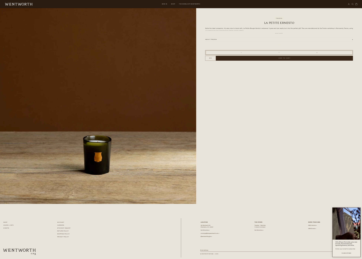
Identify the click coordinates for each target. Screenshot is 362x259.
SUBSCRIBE (346, 253)
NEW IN (164, 4)
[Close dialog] (358, 209)
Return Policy (63, 231)
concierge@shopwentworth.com (209, 233)
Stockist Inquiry (64, 228)
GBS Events (311, 228)
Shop (5, 222)
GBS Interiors (312, 225)
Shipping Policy (63, 234)
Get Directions (205, 230)
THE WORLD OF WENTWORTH (189, 4)
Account (60, 222)
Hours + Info (8, 225)
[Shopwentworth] (19, 252)
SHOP (173, 4)
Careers (60, 225)
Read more (279, 33)
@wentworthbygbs (206, 236)
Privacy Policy (63, 236)
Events (6, 228)
